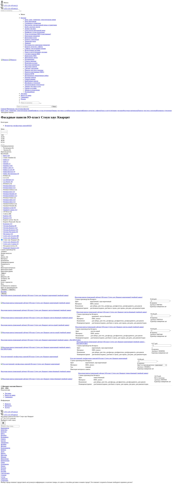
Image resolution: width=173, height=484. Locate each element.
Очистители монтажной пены (35, 30)
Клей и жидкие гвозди (32, 27)
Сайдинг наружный (31, 68)
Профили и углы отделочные (35, 32)
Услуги (7, 407)
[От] (1, 144)
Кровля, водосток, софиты (34, 47)
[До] (3, 144)
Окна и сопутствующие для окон (36, 52)
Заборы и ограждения (32, 90)
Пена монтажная (30, 21)
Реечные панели (30, 77)
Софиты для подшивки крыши (35, 48)
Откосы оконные (30, 61)
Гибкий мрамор (30, 79)
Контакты (8, 405)
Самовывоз (9, 397)
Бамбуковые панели (31, 81)
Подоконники (29, 59)
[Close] (3, 423)
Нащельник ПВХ (31, 56)
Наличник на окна (31, 63)
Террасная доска (30, 41)
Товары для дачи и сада (33, 86)
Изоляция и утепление (32, 83)
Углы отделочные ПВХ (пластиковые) (38, 34)
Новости (8, 404)
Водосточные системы (32, 50)
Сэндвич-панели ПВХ (32, 54)
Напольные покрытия (32, 36)
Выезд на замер (10, 395)
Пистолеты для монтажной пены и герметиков (41, 25)
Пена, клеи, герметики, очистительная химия (40, 19)
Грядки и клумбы (31, 88)
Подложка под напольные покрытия (37, 45)
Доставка (8, 393)
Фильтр (4, 293)
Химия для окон (30, 28)
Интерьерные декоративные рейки (36, 75)
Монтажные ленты (31, 57)
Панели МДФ (29, 74)
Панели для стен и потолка (34, 70)
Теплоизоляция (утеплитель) (34, 84)
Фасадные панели (31, 66)
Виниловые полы (31, 38)
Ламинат (28, 43)
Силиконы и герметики (33, 23)
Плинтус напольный (32, 39)
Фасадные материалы (32, 65)
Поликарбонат (30, 92)
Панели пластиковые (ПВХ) (34, 72)
